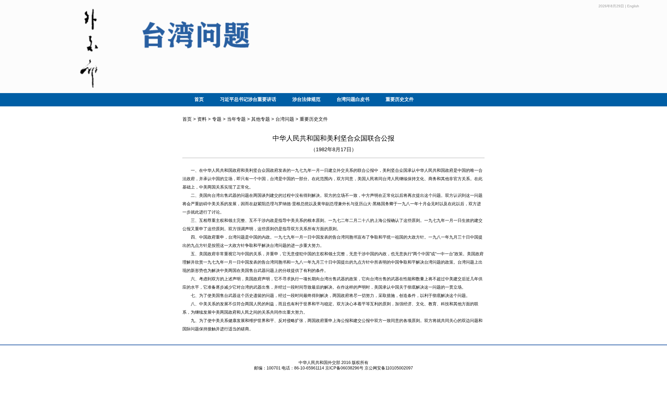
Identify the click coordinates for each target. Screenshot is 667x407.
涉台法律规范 (306, 99)
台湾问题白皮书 (353, 99)
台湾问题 (284, 119)
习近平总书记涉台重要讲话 (248, 99)
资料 (202, 119)
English (633, 6)
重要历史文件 (400, 99)
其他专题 (260, 119)
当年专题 (236, 119)
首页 (199, 99)
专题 (216, 119)
